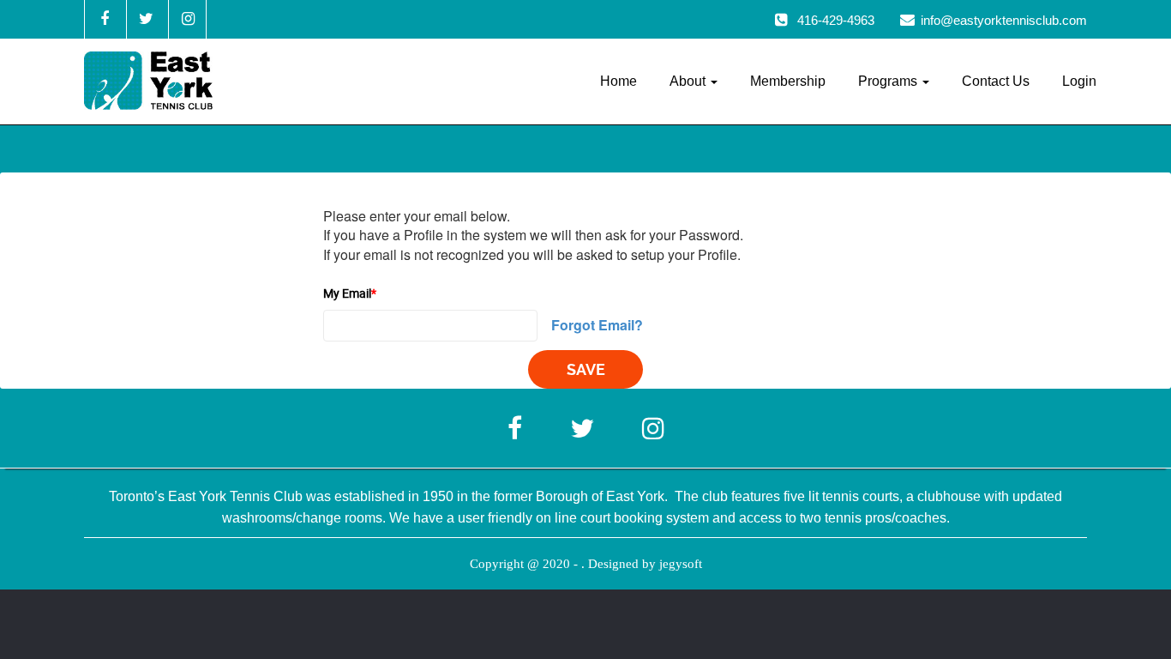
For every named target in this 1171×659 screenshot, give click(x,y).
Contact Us (996, 81)
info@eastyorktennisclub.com (1004, 20)
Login (1079, 81)
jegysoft (680, 564)
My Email (349, 293)
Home (618, 81)
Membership (788, 81)
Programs (889, 81)
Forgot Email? (597, 325)
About (689, 81)
